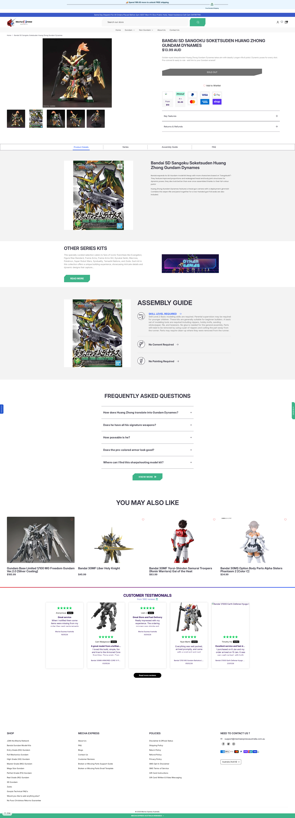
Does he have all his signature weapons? (129, 425)
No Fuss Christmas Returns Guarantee (24, 800)
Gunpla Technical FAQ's (17, 791)
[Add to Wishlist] (72, 519)
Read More (77, 278)
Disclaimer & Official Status (161, 741)
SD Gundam (12, 782)
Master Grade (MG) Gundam (19, 764)
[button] (147, 815)
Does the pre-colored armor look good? (128, 450)
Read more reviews (147, 675)
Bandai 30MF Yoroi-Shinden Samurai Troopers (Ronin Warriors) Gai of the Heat (180, 569)
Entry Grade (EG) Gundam (18, 750)
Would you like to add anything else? (23, 796)
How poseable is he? (116, 437)
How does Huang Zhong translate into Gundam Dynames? (140, 412)
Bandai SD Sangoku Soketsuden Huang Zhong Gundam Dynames (38, 35)
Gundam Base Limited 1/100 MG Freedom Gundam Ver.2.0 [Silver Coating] (41, 569)
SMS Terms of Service (159, 768)
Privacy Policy (155, 759)
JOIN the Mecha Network (18, 741)
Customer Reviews (86, 759)
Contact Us (174, 30)
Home (118, 30)
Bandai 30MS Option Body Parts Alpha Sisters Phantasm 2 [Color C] (251, 569)
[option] (77, 73)
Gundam (129, 30)
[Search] (198, 22)
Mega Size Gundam (15, 768)
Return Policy (155, 750)
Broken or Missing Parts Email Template (95, 768)
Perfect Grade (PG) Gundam (19, 773)
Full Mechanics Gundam (17, 754)
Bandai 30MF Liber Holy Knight (99, 568)
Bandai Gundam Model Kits (19, 745)
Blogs (80, 750)
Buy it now (212, 80)
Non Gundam (145, 30)
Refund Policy (155, 754)
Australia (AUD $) (229, 762)
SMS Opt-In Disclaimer (159, 764)
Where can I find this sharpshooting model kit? (133, 462)
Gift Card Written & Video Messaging (165, 777)
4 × (180, 100)
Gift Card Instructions (158, 773)
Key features (170, 116)
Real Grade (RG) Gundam (18, 777)
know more (146, 477)
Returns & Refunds (173, 126)
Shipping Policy (156, 745)
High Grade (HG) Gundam (18, 759)
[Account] (278, 22)
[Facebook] (223, 744)
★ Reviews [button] (293, 410)
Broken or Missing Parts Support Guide (95, 764)
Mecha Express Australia (150, 812)
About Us (161, 30)
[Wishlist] (281, 22)
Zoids (9, 787)
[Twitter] (228, 744)
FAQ (80, 745)
